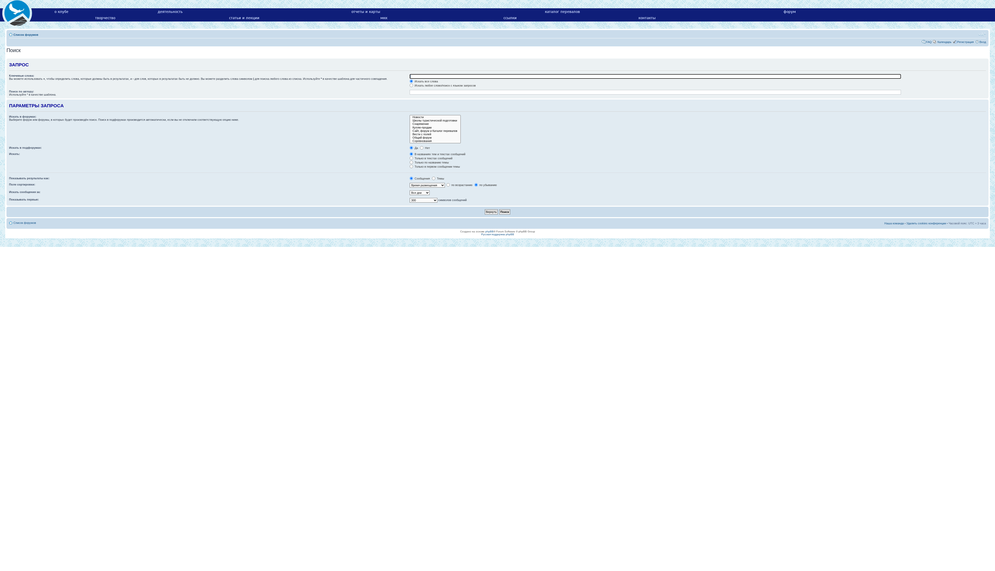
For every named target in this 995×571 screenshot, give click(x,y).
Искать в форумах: (22, 116)
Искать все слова (426, 81)
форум (790, 11)
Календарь (944, 42)
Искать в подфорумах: (25, 147)
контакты (647, 17)
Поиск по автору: (21, 91)
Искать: (14, 153)
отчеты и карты (365, 11)
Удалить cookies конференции (926, 223)
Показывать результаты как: (29, 178)
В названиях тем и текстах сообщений (439, 154)
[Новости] (435, 117)
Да (416, 147)
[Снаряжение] (435, 124)
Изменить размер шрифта (982, 34)
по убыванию (488, 185)
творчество (105, 17)
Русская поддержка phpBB (497, 234)
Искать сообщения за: (24, 192)
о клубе (61, 11)
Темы (440, 178)
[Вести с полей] (435, 134)
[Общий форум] (435, 137)
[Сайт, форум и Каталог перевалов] (435, 131)
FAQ (929, 42)
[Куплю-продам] (435, 127)
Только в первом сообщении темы (437, 166)
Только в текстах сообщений (433, 158)
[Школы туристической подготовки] (435, 120)
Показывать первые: (24, 199)
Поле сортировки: (22, 184)
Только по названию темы (431, 162)
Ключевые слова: (21, 75)
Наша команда (894, 223)
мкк (383, 17)
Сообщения (422, 178)
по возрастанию (461, 185)
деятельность (170, 11)
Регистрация (965, 42)
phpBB (489, 231)
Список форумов (25, 34)
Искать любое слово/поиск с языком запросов (445, 85)
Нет (427, 147)
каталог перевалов (562, 11)
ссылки (510, 17)
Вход (982, 42)
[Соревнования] (435, 141)
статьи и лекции (244, 17)
